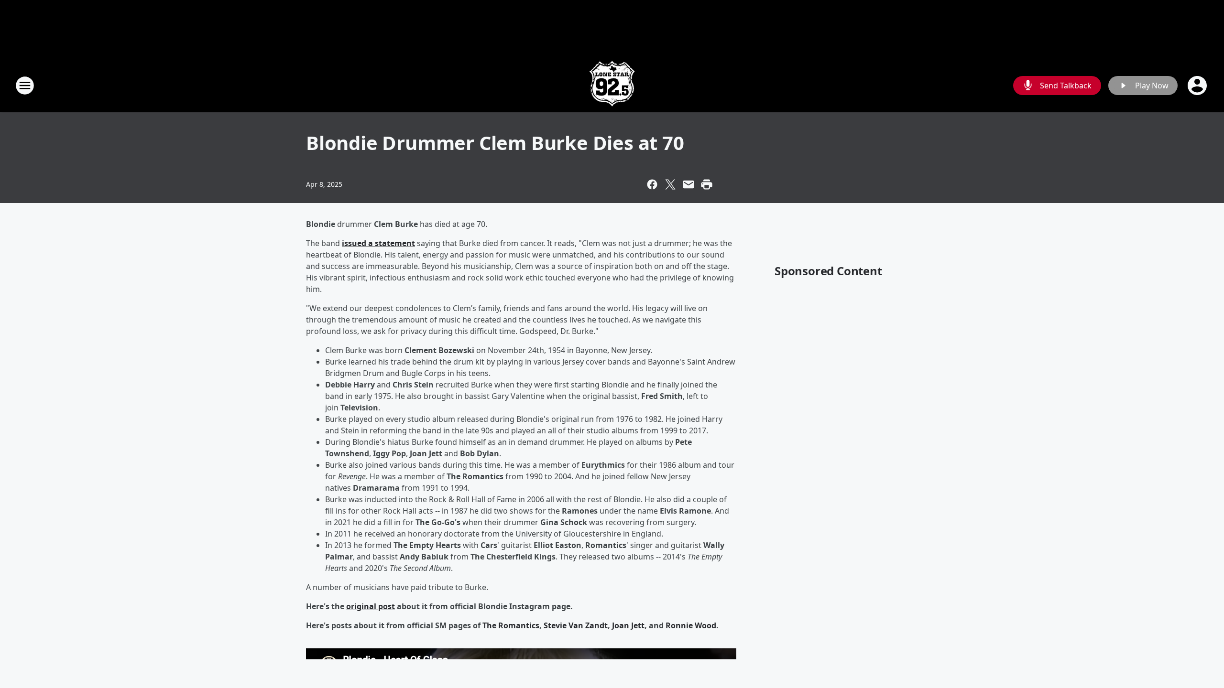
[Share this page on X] (670, 184)
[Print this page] (706, 184)
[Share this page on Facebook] (652, 184)
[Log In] (1198, 85)
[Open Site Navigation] (24, 85)
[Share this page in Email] (688, 184)
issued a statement (378, 243)
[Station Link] (612, 85)
